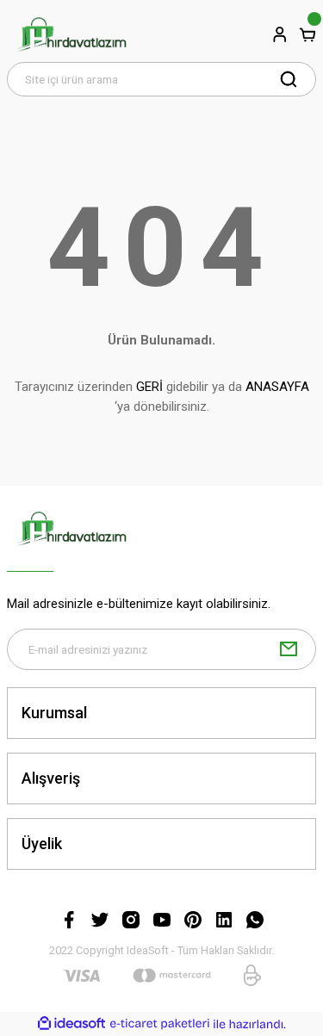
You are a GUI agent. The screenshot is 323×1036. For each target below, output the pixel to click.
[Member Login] (280, 34)
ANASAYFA (277, 386)
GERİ (149, 386)
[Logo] (71, 34)
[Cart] (307, 34)
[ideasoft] (71, 1024)
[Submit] (288, 649)
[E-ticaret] (159, 1024)
